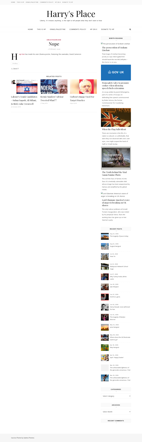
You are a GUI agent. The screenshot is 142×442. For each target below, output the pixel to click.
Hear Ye (112, 256)
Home (13, 2)
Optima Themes (29, 438)
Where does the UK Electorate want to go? (120, 338)
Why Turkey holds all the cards (118, 278)
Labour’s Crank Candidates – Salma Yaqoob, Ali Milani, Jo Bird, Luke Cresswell (24, 100)
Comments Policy (46, 2)
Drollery (15, 63)
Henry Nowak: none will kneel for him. (120, 308)
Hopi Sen (22, 54)
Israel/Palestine (32, 2)
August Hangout (115, 246)
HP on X (58, 2)
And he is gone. (115, 297)
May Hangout (114, 347)
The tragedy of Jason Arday (119, 236)
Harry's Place (71, 13)
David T (16, 69)
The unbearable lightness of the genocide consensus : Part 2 (120, 369)
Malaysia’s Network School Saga (119, 267)
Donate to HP (67, 2)
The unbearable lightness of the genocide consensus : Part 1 (120, 379)
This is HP (20, 2)
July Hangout (114, 287)
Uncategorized (54, 40)
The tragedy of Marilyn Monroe (117, 318)
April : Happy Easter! (116, 357)
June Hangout (114, 327)
